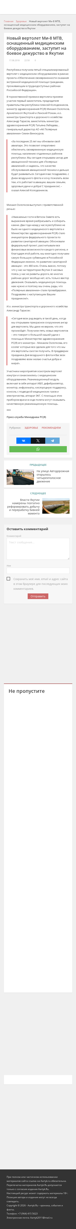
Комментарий (14, 535)
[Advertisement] (38, 643)
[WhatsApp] (38, 449)
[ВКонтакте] (23, 441)
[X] (38, 441)
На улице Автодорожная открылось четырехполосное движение (53, 476)
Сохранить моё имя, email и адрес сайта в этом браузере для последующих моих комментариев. (40, 579)
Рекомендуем (51, 427)
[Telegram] (52, 441)
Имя (9, 565)
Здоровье (31, 427)
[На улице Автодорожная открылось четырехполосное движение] (20, 477)
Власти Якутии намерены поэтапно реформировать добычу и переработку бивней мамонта (23, 506)
